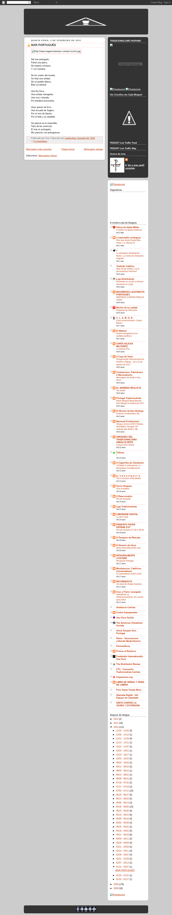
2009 (116, 884)
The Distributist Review (128, 664)
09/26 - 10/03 (123, 762)
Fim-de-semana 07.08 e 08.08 (130, 530)
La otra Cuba (122, 517)
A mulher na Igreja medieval (129, 230)
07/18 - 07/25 (123, 783)
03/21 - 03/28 (123, 847)
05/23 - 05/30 (123, 811)
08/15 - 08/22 (123, 775)
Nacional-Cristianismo (127, 421)
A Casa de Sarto (124, 356)
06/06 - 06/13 (123, 803)
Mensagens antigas (93, 149)
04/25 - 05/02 (123, 827)
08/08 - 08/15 (123, 778)
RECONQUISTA (124, 581)
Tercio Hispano (124, 486)
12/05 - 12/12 (123, 735)
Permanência (123, 646)
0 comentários (40, 141)
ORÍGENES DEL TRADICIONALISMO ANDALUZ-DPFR (126, 440)
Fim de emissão (123, 499)
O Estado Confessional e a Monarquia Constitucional (128, 466)
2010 (116, 727)
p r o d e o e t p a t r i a (128, 476)
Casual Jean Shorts (125, 445)
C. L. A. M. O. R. (124, 318)
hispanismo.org (124, 677)
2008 (116, 888)
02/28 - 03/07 (123, 855)
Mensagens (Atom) (47, 156)
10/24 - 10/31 (123, 751)
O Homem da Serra (126, 545)
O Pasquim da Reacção (128, 537)
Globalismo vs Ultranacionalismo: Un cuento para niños (129, 597)
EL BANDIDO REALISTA (128, 388)
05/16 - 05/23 (123, 815)
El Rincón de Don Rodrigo (130, 411)
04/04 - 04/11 (123, 839)
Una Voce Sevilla (125, 618)
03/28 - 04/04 (123, 843)
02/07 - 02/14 (123, 863)
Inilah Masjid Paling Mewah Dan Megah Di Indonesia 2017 (130, 402)
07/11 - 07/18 (123, 787)
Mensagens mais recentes (39, 149)
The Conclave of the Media (128, 478)
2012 (116, 719)
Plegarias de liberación (126, 310)
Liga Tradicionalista (126, 506)
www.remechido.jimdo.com (128, 548)
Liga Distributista (125, 279)
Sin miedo (120, 390)
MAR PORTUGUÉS (43, 45)
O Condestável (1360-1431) (129, 574)
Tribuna (120, 452)
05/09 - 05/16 (123, 819)
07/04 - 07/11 (123, 791)
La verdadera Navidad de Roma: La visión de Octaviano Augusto (130, 256)
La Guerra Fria (123, 349)
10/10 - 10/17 (123, 755)
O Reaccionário (124, 496)
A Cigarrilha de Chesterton (130, 463)
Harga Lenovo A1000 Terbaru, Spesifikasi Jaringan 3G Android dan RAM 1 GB (130, 426)
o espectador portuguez (128, 237)
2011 (116, 723)
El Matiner (121, 331)
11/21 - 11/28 (123, 738)
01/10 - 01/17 (123, 879)
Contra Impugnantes (126, 612)
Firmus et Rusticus (126, 651)
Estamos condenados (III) (127, 413)
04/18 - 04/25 (123, 831)
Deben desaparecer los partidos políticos (127, 334)
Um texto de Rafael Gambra (129, 584)
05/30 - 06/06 (123, 807)
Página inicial (67, 149)
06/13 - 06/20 (123, 799)
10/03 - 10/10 (123, 758)
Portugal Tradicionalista (128, 398)
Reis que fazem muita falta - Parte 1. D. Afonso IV (129, 241)
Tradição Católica (125, 266)
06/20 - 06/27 (123, 795)
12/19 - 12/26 (123, 731)
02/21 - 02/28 (123, 859)
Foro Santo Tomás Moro (128, 690)
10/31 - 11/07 (123, 746)
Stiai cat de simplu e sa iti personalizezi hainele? (127, 270)
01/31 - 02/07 (123, 867)
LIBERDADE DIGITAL (127, 514)
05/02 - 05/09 (123, 823)
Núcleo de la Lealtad (126, 308)
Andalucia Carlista (125, 607)
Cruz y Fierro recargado (128, 592)
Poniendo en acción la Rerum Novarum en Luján (129, 282)
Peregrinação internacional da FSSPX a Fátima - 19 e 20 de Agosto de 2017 (130, 362)
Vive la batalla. (123, 488)
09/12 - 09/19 (123, 767)
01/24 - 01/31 (123, 875)
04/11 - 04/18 (123, 835)
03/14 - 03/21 (123, 851)
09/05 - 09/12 (123, 771)
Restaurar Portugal (125, 561)
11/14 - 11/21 (123, 742)
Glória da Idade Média (127, 227)
